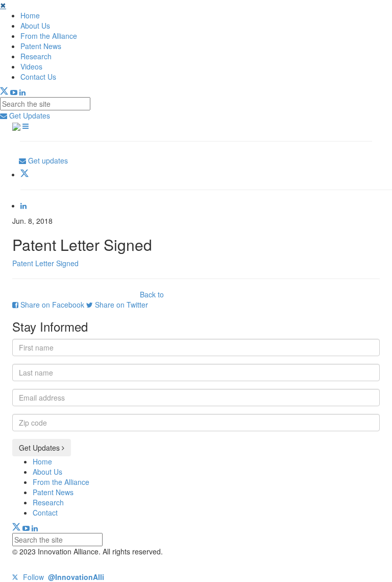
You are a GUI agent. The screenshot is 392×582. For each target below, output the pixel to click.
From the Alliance (48, 36)
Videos (31, 66)
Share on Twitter (120, 304)
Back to (152, 294)
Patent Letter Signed (45, 263)
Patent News (40, 46)
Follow (62, 577)
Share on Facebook (52, 304)
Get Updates (28, 115)
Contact (45, 512)
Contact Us (38, 77)
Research (36, 56)
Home (30, 15)
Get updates (47, 160)
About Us (35, 25)
